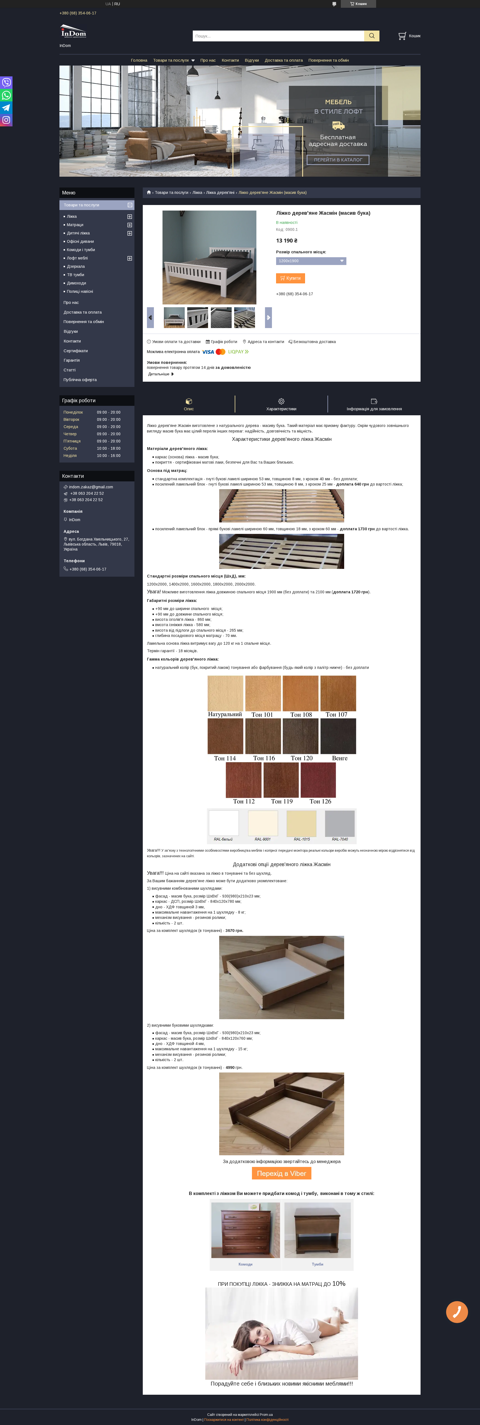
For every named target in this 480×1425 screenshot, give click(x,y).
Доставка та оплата (284, 60)
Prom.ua (266, 1415)
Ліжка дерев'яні (220, 192)
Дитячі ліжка (78, 233)
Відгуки (252, 60)
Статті (70, 370)
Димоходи (76, 283)
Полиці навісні (80, 291)
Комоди (245, 1264)
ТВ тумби (75, 274)
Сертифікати (76, 350)
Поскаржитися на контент (224, 1420)
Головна (139, 60)
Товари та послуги (171, 60)
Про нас (208, 60)
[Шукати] (371, 36)
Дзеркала (76, 266)
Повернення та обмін (329, 60)
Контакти (230, 60)
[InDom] (122, 30)
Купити (293, 278)
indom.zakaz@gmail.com (91, 487)
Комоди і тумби (81, 250)
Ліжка (197, 192)
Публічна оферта (80, 379)
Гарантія (72, 360)
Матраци (75, 224)
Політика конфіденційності (267, 1420)
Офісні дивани (80, 241)
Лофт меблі (77, 258)
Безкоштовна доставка (315, 341)
